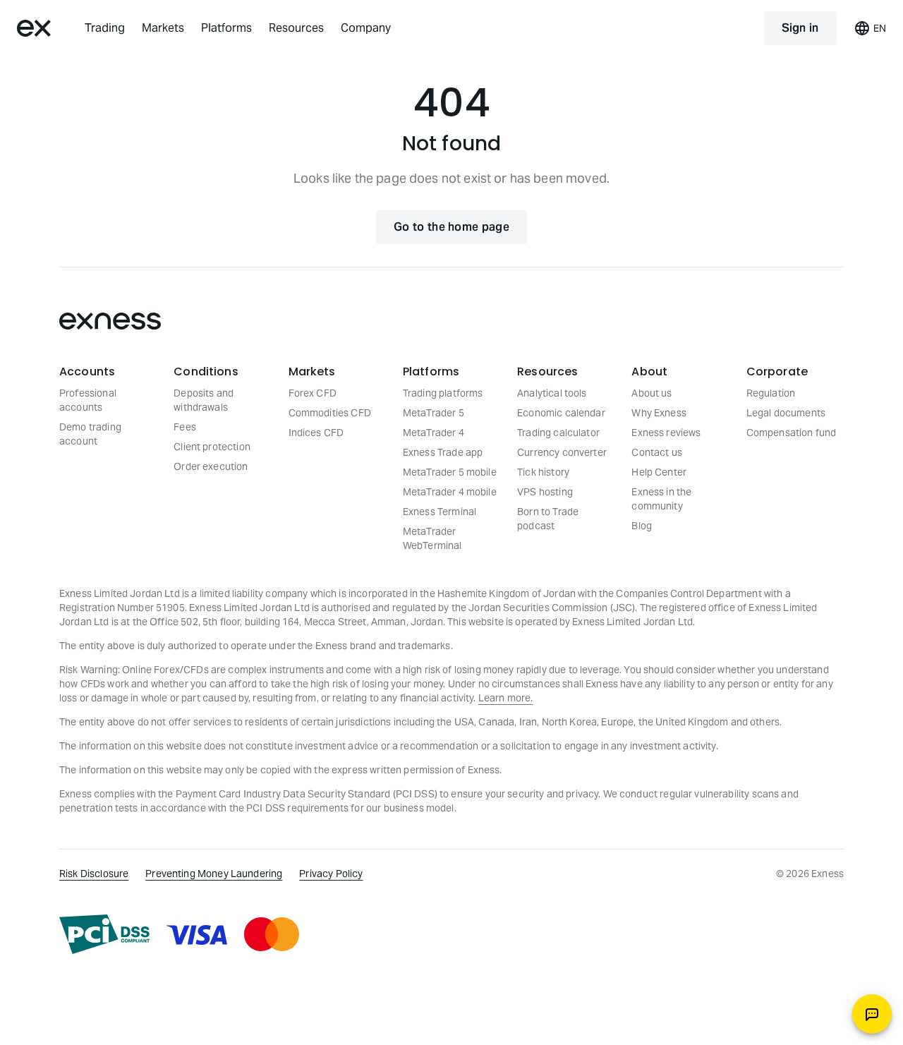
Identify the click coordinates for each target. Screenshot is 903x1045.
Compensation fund (791, 432)
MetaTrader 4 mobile (450, 491)
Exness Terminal (439, 511)
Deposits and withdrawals (204, 400)
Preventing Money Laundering (213, 873)
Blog (641, 525)
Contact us (656, 452)
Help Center (658, 472)
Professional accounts (87, 400)
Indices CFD (316, 432)
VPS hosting (545, 491)
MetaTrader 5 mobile (450, 472)
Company (366, 27)
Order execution (211, 466)
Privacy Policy (331, 873)
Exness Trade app (443, 452)
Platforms (226, 27)
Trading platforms (443, 393)
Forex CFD (313, 393)
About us (651, 393)
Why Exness (658, 412)
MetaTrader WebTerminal (432, 538)
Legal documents (785, 412)
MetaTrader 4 (433, 432)
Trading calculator (558, 432)
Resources (296, 27)
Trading (105, 27)
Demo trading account (90, 434)
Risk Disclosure (93, 873)
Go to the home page (451, 226)
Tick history (543, 472)
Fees (185, 427)
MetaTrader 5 (433, 412)
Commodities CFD (330, 412)
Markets (163, 27)
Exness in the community (661, 498)
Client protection (212, 446)
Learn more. (505, 697)
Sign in (800, 27)
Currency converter (562, 452)
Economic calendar (561, 412)
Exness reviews (666, 432)
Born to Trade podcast (547, 518)
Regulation (771, 393)
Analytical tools (551, 393)
